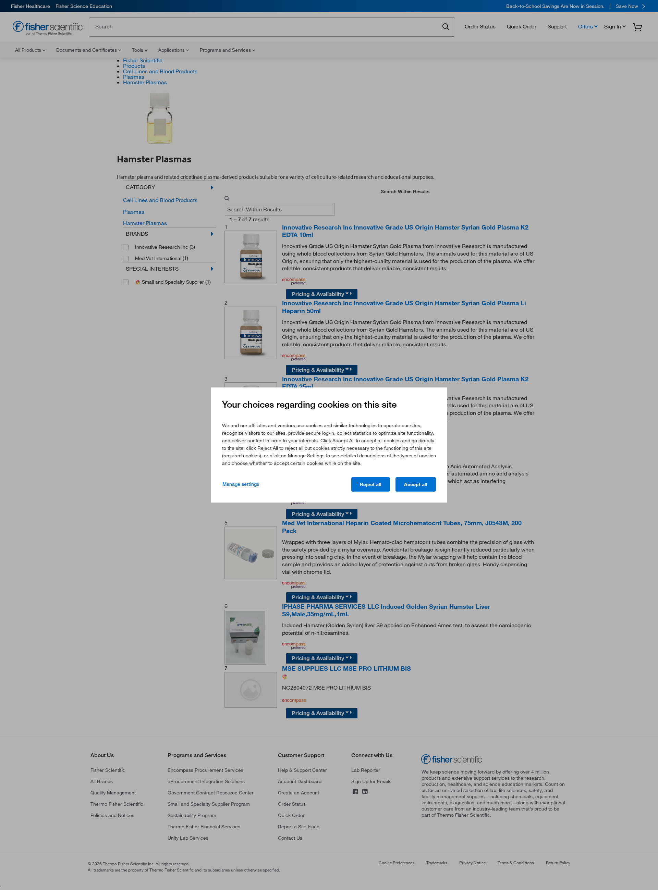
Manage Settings (240, 484)
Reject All (370, 484)
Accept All (415, 484)
